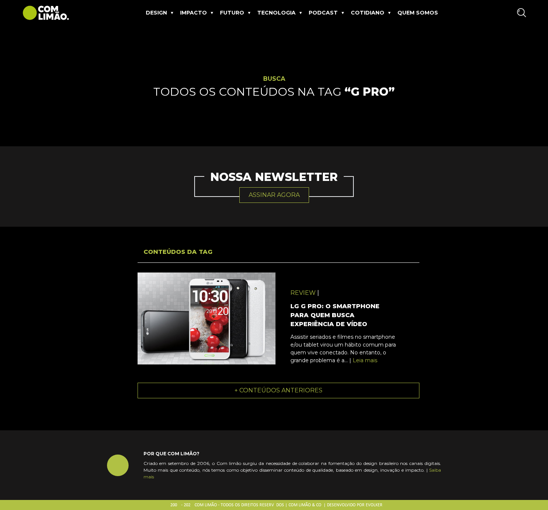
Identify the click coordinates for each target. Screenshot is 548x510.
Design (156, 12)
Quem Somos (417, 12)
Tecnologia (276, 12)
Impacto (193, 12)
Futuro (232, 12)
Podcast (323, 12)
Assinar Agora (274, 194)
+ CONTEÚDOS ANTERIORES (278, 390)
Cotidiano (367, 12)
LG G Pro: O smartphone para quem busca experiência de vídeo (334, 315)
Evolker (374, 505)
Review (303, 292)
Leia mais (365, 360)
